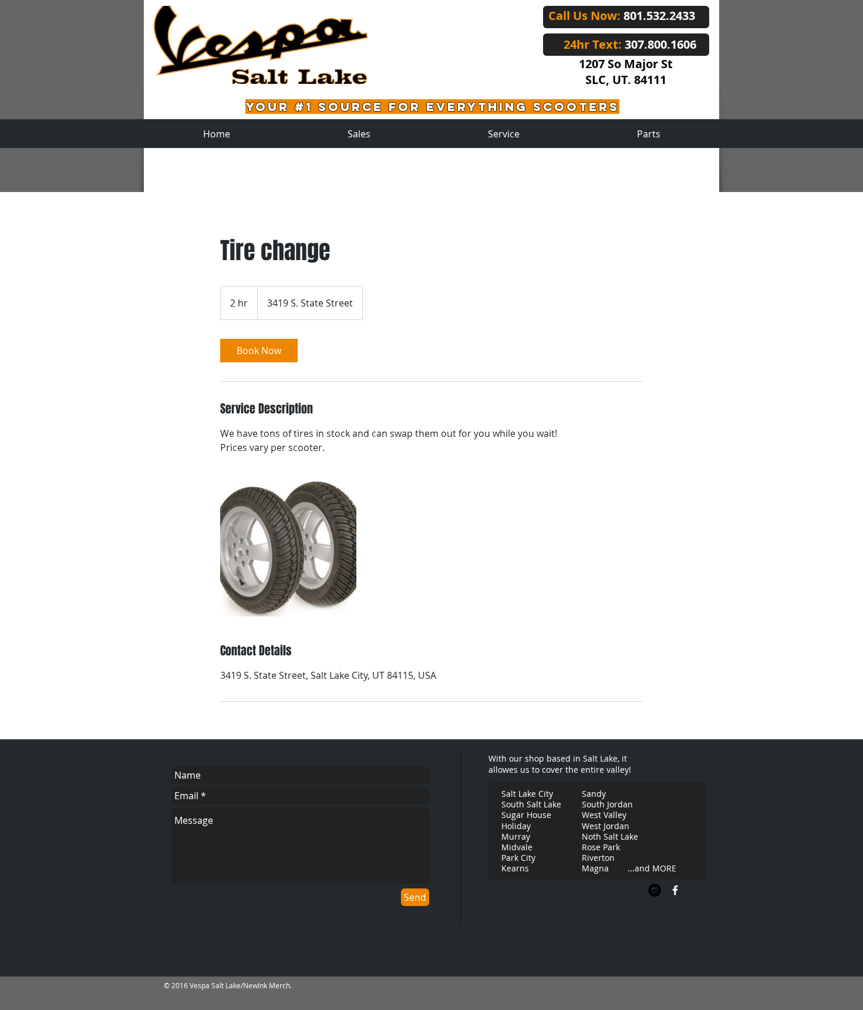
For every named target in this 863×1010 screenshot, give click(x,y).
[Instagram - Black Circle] (654, 890)
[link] (259, 350)
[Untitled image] (288, 548)
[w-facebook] (675, 890)
